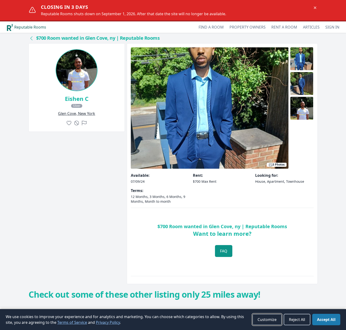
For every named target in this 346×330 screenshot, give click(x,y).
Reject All (297, 319)
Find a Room (211, 27)
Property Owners (247, 27)
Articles (311, 27)
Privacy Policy (108, 322)
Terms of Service (72, 322)
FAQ (223, 251)
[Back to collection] (31, 38)
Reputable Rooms (30, 27)
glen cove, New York (76, 113)
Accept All (326, 319)
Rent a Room (284, 27)
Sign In (332, 27)
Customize (267, 319)
